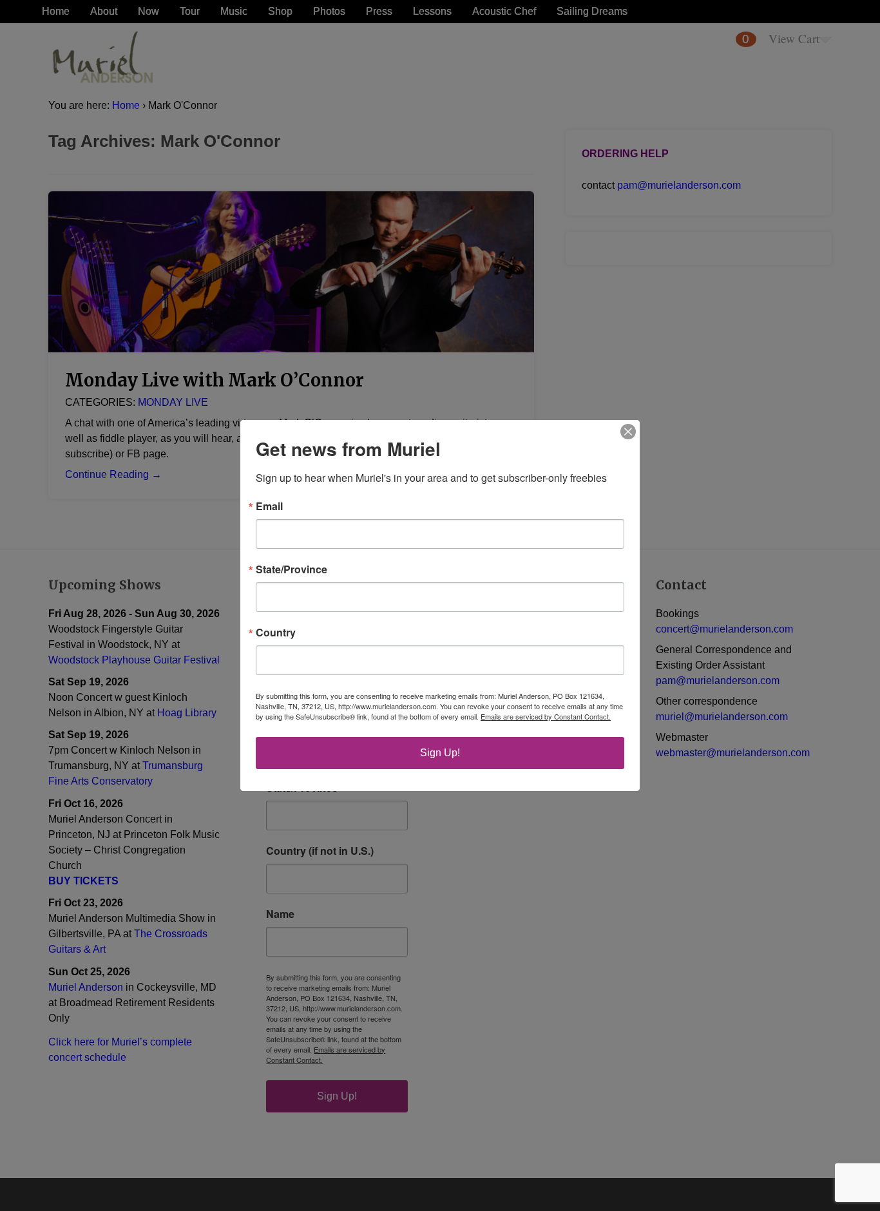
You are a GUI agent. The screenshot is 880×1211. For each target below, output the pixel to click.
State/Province (291, 569)
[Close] (628, 431)
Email (269, 506)
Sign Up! (440, 752)
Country (276, 632)
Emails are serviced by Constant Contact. (546, 716)
